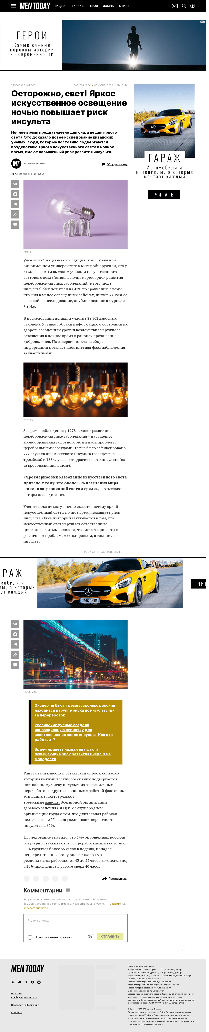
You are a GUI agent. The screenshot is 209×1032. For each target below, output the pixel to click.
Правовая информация (25, 1005)
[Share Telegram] (15, 204)
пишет (102, 295)
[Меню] (13, 6)
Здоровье (17, 85)
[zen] (32, 982)
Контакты (16, 1012)
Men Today (35, 6)
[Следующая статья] (103, 950)
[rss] (12, 982)
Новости (31, 85)
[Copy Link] (15, 214)
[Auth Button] (192, 6)
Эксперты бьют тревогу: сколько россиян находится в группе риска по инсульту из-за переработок (75, 710)
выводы (52, 802)
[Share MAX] (15, 194)
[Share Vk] (15, 184)
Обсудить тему (117, 164)
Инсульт (39, 173)
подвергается (104, 779)
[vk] (19, 982)
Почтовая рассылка (175, 6)
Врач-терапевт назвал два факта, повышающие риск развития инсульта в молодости (73, 754)
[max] (39, 982)
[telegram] (26, 982)
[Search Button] (184, 6)
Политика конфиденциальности (24, 995)
